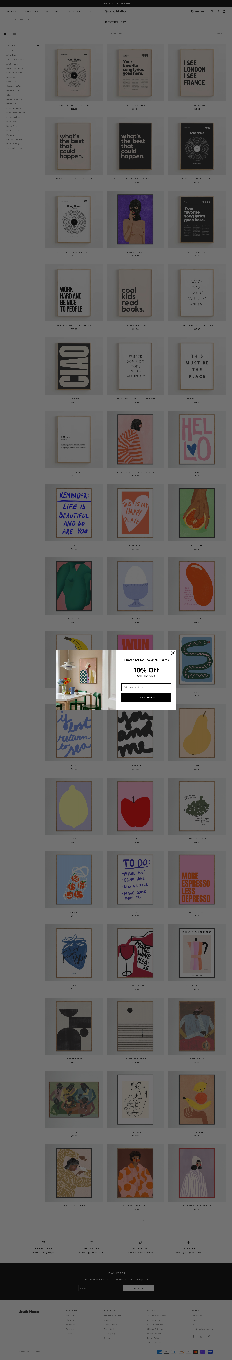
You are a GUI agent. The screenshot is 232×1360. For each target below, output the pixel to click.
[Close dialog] (173, 653)
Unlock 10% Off (146, 697)
